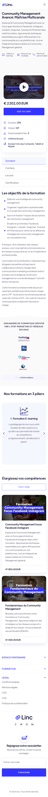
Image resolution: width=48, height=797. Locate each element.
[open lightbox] (24, 87)
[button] (44, 4)
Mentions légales (10, 687)
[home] (8, 4)
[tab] (24, 160)
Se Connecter (31, 4)
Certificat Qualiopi (10, 682)
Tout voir (24, 487)
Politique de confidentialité (14, 703)
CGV (4, 692)
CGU (4, 698)
